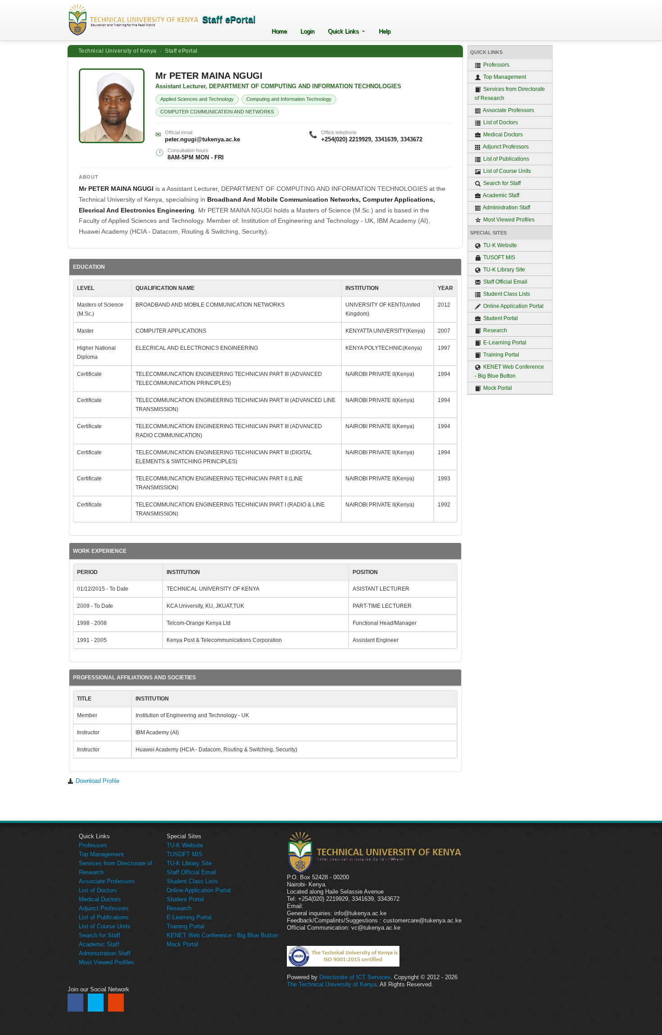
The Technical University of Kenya (331, 984)
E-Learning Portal (504, 342)
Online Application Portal (513, 306)
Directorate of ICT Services (354, 977)
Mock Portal (497, 388)
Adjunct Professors (505, 147)
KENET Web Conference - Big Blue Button (509, 371)
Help (384, 31)
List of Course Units (506, 171)
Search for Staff (501, 183)
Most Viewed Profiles (508, 220)
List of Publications (505, 159)
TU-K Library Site (503, 270)
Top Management (504, 77)
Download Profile (96, 780)
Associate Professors (508, 110)
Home (279, 31)
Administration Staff (506, 207)
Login (307, 31)
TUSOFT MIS (498, 257)
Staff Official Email (504, 282)
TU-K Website (499, 245)
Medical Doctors (502, 134)
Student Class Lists (506, 294)
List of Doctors (500, 122)
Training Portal (500, 355)
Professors (495, 65)
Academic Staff (500, 195)
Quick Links (344, 31)
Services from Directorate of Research (510, 93)
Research (494, 330)
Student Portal (500, 318)
